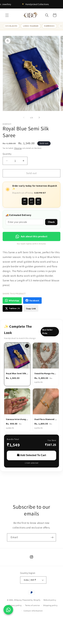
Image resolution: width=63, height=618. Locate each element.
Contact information (33, 610)
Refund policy (50, 600)
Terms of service (32, 605)
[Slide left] (24, 117)
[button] (7, 15)
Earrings (49, 26)
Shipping (18, 148)
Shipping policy (50, 605)
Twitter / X (14, 308)
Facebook (34, 300)
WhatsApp (14, 300)
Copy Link (31, 308)
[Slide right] (39, 117)
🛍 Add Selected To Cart (31, 455)
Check (51, 222)
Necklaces (11, 26)
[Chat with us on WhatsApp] (8, 610)
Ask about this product (34, 236)
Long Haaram (30, 26)
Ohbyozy (18, 600)
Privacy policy (15, 605)
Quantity (7, 153)
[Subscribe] (52, 537)
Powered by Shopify (31, 600)
